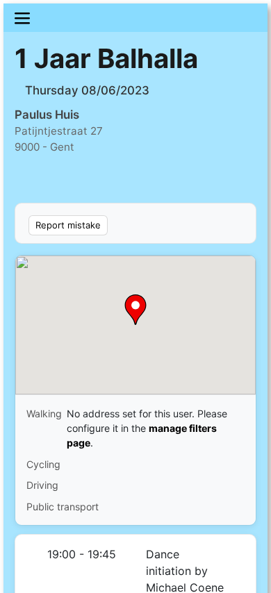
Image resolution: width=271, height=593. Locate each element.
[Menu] (135, 17)
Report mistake (68, 225)
